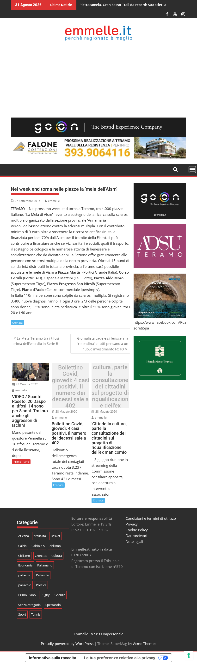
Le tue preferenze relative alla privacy (119, 657)
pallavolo (24, 575)
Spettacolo (53, 605)
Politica (41, 585)
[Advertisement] (98, 79)
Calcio (22, 546)
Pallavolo (42, 575)
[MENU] (192, 169)
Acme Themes (144, 643)
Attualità (40, 536)
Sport (22, 614)
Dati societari (136, 535)
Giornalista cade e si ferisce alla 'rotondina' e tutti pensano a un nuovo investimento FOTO (102, 343)
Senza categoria (29, 605)
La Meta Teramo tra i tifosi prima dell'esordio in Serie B (35, 341)
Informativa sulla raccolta (52, 657)
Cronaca (17, 322)
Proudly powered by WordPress (67, 643)
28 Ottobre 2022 (26, 384)
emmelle (54, 201)
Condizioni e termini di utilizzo (151, 518)
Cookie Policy (137, 529)
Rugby (45, 595)
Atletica (23, 536)
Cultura (56, 555)
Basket (55, 536)
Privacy (132, 524)
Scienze (60, 595)
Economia (25, 565)
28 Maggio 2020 (66, 411)
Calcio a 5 (38, 546)
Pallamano (44, 565)
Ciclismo (24, 555)
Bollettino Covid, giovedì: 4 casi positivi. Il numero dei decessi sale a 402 (70, 386)
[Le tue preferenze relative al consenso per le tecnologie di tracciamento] (188, 655)
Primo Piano (21, 461)
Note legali (134, 541)
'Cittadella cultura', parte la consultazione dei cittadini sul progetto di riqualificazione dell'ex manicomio (110, 386)
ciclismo (55, 546)
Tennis (35, 614)
